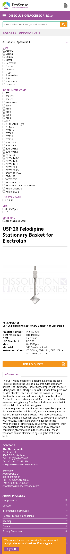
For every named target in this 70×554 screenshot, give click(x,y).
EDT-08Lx (10, 142)
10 (6, 212)
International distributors (16, 510)
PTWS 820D (12, 170)
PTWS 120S (11, 160)
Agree (10, 549)
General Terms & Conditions (18, 515)
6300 (8, 114)
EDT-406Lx (11, 151)
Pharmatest (11, 75)
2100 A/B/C (11, 102)
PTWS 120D (12, 157)
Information (11, 374)
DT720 (9, 136)
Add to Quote (32, 364)
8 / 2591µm (11, 209)
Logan (8, 72)
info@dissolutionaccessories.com (21, 464)
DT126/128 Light (14, 124)
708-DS (9, 96)
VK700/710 (11, 179)
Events (6, 526)
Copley (9, 56)
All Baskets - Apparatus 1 (16, 42)
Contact (7, 505)
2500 (8, 105)
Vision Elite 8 (12, 191)
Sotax (8, 78)
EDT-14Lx (10, 145)
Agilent (9, 50)
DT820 (9, 139)
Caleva (9, 53)
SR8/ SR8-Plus (13, 173)
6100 (8, 111)
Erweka (9, 66)
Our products (10, 500)
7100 (8, 117)
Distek (8, 59)
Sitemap (7, 521)
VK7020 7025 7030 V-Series (20, 185)
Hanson (9, 69)
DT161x (9, 130)
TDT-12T (10, 176)
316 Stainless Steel (15, 220)
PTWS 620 (11, 167)
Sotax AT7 (11, 81)
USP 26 (9, 200)
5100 (8, 108)
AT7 (7, 120)
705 (7, 93)
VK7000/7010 (12, 182)
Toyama (10, 84)
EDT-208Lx (11, 148)
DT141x (9, 127)
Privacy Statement (13, 531)
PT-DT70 (10, 154)
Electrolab (10, 63)
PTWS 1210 (11, 164)
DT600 (9, 133)
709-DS (9, 99)
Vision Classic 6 (13, 188)
